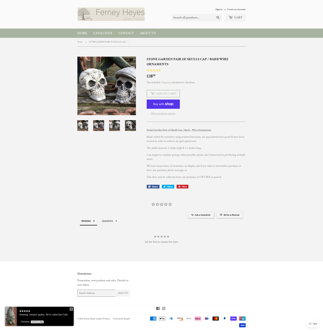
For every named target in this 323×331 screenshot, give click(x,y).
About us (148, 33)
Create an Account (236, 9)
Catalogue (103, 33)
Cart (238, 17)
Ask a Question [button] (202, 214)
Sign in (219, 9)
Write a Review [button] (232, 214)
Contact (126, 33)
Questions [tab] (107, 220)
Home (82, 33)
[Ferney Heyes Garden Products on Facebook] (158, 309)
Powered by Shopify (121, 318)
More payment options (163, 113)
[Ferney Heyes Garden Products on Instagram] (163, 309)
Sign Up (123, 293)
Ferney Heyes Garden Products (97, 318)
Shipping (166, 82)
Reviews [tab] (86, 220)
